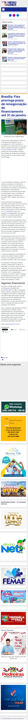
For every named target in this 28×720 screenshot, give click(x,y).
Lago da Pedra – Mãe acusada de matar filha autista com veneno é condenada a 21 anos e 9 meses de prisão (16, 35)
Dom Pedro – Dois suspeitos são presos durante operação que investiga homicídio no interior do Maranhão (17, 27)
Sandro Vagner (21, 118)
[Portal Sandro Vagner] (9, 3)
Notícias (5, 357)
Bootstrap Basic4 (20, 718)
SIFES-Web (8, 290)
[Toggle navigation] (3, 9)
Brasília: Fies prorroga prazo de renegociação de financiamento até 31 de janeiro (14, 106)
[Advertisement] (14, 169)
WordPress (9, 718)
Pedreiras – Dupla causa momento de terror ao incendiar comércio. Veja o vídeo (17, 59)
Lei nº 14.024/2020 (8, 211)
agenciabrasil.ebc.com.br (12, 324)
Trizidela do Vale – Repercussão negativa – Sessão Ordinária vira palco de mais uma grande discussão (16, 51)
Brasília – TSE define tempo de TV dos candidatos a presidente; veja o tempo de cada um (17, 43)
